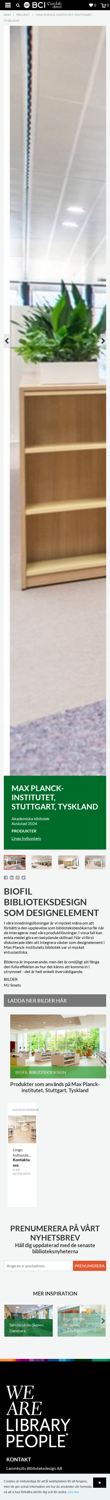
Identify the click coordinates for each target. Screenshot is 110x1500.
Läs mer (73, 1492)
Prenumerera (90, 1265)
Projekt (23, 15)
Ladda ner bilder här (37, 1000)
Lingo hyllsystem (26, 838)
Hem (7, 15)
